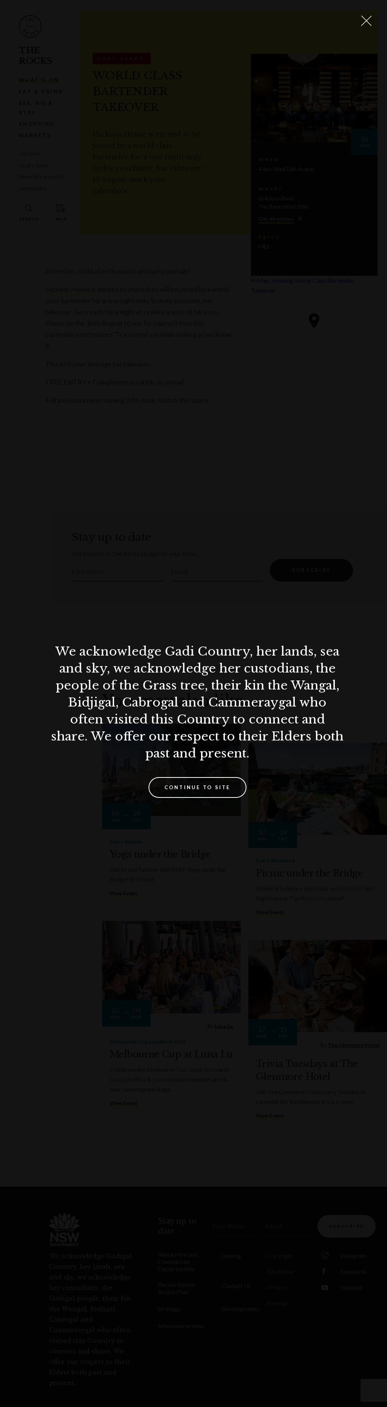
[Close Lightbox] (366, 21)
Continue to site (197, 787)
